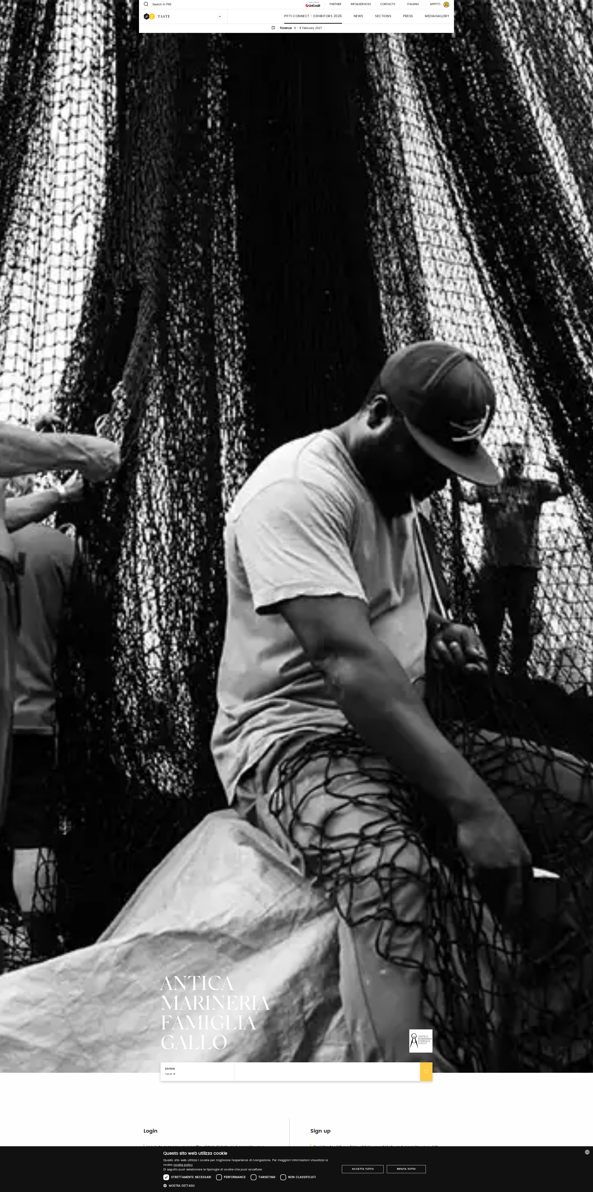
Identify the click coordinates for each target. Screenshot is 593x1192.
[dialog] (296, 1169)
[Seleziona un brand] (220, 16)
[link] (437, 4)
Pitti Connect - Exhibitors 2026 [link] (313, 16)
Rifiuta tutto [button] (406, 1169)
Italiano (413, 4)
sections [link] (383, 16)
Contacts (387, 4)
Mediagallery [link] (437, 16)
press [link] (408, 16)
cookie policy (183, 1165)
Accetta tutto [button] (363, 1169)
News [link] (358, 16)
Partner (335, 4)
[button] (249, 1186)
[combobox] (587, 1152)
